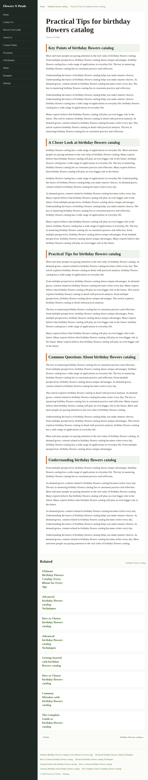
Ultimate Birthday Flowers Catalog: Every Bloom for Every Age (53, 579)
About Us (7, 37)
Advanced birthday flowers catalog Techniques (114, 755)
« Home (45, 737)
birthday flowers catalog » (132, 737)
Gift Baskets (8, 60)
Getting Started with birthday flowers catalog (52, 661)
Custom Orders (10, 45)
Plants (6, 68)
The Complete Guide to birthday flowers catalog (101, 769)
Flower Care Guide (12, 30)
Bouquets (7, 75)
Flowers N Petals (14, 6)
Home (6, 14)
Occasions (8, 53)
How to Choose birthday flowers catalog (52, 622)
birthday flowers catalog (58, 6)
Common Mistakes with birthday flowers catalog (60, 769)
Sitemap (7, 83)
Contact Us (8, 22)
